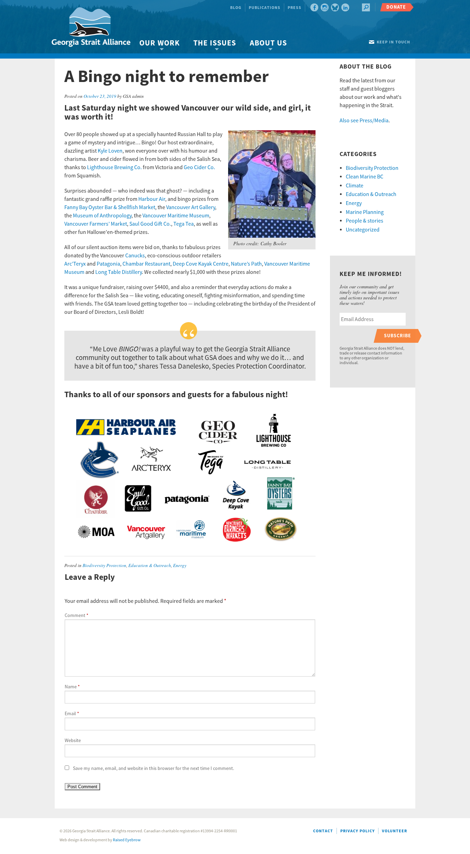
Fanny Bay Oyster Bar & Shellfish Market (109, 207)
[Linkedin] (345, 7)
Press (294, 8)
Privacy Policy (357, 831)
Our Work (159, 43)
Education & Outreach (149, 565)
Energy (179, 565)
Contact (323, 831)
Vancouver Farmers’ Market (95, 223)
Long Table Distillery (118, 272)
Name (72, 687)
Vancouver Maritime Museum (175, 215)
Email (72, 714)
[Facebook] (314, 7)
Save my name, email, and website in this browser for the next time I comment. (153, 768)
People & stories (364, 220)
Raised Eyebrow (127, 840)
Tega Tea (183, 223)
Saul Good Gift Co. (150, 223)
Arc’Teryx (75, 263)
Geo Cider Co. (199, 167)
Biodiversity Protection (104, 565)
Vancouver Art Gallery (190, 207)
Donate (396, 7)
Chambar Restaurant (146, 263)
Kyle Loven (110, 150)
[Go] (366, 7)
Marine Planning (365, 212)
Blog (236, 8)
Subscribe (397, 335)
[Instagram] (325, 7)
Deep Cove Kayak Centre (200, 263)
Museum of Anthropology (102, 215)
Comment (76, 616)
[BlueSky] (335, 7)
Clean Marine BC (364, 176)
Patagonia (108, 263)
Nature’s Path (246, 263)
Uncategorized (363, 229)
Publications (264, 8)
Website (73, 741)
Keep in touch (393, 42)
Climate (354, 185)
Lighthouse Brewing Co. (114, 167)
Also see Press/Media (364, 120)
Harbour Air (151, 199)
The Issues (214, 43)
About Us (268, 43)
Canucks (135, 255)
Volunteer (394, 831)
